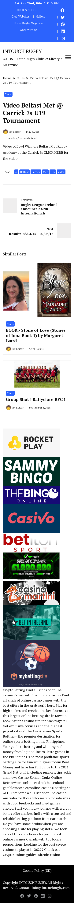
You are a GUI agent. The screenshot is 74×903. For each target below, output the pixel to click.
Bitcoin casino (49, 695)
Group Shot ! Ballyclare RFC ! (35, 399)
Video (61, 172)
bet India (35, 813)
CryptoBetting (14, 690)
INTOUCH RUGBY (22, 51)
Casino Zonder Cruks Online (40, 777)
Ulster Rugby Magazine (28, 23)
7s (16, 172)
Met (45, 172)
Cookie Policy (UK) (37, 870)
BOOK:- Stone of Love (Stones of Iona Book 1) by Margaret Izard (35, 335)
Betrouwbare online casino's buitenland (33, 782)
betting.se (62, 787)
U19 (52, 172)
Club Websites (20, 16)
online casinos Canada (20, 839)
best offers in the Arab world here (28, 705)
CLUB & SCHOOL (28, 10)
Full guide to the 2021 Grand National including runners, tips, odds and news (37, 772)
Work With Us (28, 30)
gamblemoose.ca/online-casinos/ (28, 787)
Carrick (35, 172)
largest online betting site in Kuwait (38, 715)
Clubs (8, 94)
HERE (58, 152)
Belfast (24, 172)
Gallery (40, 16)
